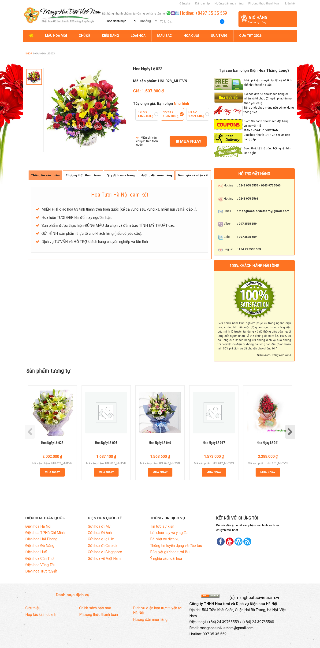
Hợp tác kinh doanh (40, 614)
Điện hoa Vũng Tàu (40, 565)
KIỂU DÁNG (110, 36)
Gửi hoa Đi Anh (100, 533)
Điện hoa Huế (36, 552)
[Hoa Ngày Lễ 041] (268, 412)
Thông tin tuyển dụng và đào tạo (176, 545)
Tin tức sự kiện (162, 526)
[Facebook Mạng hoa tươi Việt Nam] (221, 541)
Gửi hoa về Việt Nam (104, 558)
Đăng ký (184, 3)
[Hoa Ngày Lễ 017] (214, 412)
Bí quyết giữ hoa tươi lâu (170, 552)
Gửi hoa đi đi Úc (101, 539)
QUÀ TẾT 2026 (250, 36)
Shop (29, 53)
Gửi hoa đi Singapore (105, 552)
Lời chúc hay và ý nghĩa (168, 533)
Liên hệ (290, 3)
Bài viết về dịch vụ (164, 539)
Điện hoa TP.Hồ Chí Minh (45, 533)
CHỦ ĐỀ (84, 36)
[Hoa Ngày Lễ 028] (52, 412)
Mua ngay (190, 141)
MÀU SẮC (164, 36)
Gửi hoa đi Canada (102, 545)
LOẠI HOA (138, 36)
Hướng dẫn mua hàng (229, 3)
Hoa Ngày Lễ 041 (268, 443)
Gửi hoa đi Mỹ (99, 526)
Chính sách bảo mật (95, 608)
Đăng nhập (202, 3)
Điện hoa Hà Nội (38, 526)
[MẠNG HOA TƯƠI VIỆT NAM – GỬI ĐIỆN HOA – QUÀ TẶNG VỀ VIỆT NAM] (62, 14)
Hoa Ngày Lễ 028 (52, 443)
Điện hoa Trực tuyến (41, 571)
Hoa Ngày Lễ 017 (214, 443)
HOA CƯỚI (191, 36)
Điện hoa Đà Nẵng (39, 545)
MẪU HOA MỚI (56, 36)
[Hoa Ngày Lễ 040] (160, 412)
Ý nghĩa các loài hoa (166, 558)
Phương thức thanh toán (264, 3)
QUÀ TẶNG (219, 36)
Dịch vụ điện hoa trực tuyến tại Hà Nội (157, 610)
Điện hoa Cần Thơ (39, 558)
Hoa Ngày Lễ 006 (106, 443)
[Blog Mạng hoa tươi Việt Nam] (238, 541)
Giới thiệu (32, 608)
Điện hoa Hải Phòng (41, 539)
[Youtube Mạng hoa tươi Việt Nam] (230, 541)
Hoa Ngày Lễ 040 (160, 443)
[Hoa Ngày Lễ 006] (106, 412)
